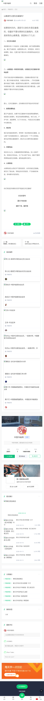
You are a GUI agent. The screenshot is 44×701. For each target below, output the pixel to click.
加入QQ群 (14, 486)
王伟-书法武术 (10, 323)
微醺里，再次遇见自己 (9, 244)
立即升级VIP (10, 674)
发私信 (23, 456)
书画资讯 (10, 9)
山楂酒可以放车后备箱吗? (13, 16)
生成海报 (37, 233)
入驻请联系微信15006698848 (14, 635)
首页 (4, 9)
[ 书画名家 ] (7, 579)
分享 (6, 614)
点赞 (27, 224)
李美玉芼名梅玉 (18, 579)
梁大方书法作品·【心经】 (23, 537)
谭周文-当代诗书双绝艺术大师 (15, 374)
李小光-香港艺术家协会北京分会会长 (18, 271)
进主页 (36, 456)
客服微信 (23, 686)
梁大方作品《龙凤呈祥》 (23, 546)
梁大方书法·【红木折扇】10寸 (24, 520)
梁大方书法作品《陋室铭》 (24, 555)
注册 (40, 3)
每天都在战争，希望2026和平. (14, 646)
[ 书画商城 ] (7, 583)
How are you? (9, 657)
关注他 (10, 456)
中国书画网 (10, 20)
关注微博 (31, 486)
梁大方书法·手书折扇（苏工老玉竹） (26, 529)
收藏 (18, 224)
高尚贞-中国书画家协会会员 (15, 297)
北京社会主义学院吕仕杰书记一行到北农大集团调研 (33, 244)
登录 (35, 3)
